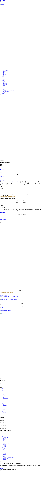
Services (3, 397)
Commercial (4, 405)
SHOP (2, 69)
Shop (2, 390)
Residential (4, 406)
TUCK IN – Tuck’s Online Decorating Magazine (9, 90)
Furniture (4, 391)
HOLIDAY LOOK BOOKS (6, 91)
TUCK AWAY (4, 78)
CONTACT (3, 93)
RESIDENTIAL (5, 83)
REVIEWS (3, 80)
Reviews (3, 401)
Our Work (3, 403)
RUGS (4, 72)
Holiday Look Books (5, 413)
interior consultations (14, 182)
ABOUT (2, 86)
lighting (13, 181)
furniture (6, 181)
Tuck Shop (4, 400)
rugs (9, 181)
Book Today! (2, 176)
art (11, 181)
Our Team (4, 409)
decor (18, 181)
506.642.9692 (2, 388)
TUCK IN (4, 444)
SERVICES (3, 76)
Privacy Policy (7, 434)
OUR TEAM (4, 87)
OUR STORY (4, 453)
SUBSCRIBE (4, 92)
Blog (2, 411)
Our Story (4, 408)
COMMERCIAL (5, 84)
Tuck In (4, 399)
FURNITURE (4, 71)
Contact (3, 415)
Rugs (4, 392)
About (2, 407)
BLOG (2, 88)
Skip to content (2, 0)
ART (3, 73)
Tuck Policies (3, 395)
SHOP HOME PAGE (5, 70)
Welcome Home (2, 180)
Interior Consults (5, 398)
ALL (3, 82)
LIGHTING (4, 74)
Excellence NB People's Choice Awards (33, 2)
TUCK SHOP (4, 79)
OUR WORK (3, 81)
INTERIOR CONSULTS (6, 77)
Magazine (4, 412)
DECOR (4, 75)
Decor (4, 394)
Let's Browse (2, 169)
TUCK (4, 85)
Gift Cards (3, 414)
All (3, 404)
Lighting (4, 393)
